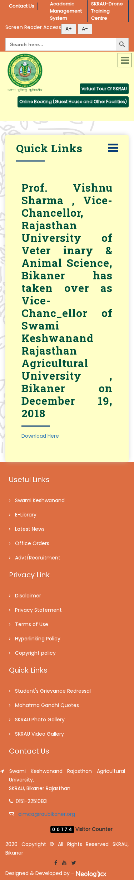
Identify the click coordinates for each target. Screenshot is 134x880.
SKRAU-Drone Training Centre (107, 10)
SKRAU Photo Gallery (40, 719)
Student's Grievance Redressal (53, 690)
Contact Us (21, 6)
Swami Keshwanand (40, 500)
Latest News (30, 529)
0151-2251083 (31, 801)
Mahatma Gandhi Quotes (47, 705)
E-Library (25, 514)
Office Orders (32, 543)
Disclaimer (28, 595)
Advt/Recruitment (37, 557)
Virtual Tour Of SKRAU (104, 89)
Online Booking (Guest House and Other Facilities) (73, 101)
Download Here (40, 435)
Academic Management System (66, 10)
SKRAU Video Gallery (39, 733)
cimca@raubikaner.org (46, 814)
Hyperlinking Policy (37, 638)
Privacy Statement (38, 610)
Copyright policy (35, 653)
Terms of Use (31, 624)
